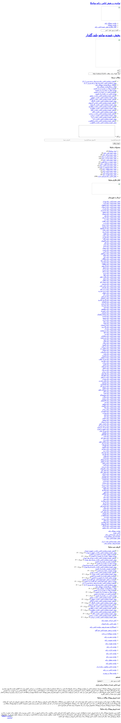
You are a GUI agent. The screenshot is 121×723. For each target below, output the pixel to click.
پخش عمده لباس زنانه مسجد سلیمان (108, 314)
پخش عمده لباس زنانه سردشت (110, 338)
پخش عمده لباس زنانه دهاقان (111, 264)
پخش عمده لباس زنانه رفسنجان (110, 468)
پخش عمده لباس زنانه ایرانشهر (110, 357)
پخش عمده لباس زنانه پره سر (111, 485)
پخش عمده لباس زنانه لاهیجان (110, 477)
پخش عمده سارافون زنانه (108, 164)
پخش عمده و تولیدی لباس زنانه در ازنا (104, 119)
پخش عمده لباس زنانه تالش (111, 488)
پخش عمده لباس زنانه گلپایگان (110, 434)
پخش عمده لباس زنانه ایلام (111, 520)
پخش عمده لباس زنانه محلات (111, 476)
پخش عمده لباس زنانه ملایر (111, 508)
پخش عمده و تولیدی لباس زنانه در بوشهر (103, 97)
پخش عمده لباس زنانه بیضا (111, 321)
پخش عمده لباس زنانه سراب (111, 269)
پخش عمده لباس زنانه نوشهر (111, 404)
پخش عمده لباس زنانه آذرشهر (111, 266)
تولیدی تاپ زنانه (111, 647)
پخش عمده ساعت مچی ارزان (111, 541)
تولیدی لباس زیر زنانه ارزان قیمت (105, 94)
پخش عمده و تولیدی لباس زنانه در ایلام (104, 112)
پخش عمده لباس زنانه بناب (111, 244)
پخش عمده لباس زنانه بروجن (111, 372)
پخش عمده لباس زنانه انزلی (111, 481)
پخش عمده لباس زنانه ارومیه (111, 225)
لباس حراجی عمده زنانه (109, 620)
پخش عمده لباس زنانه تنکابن (111, 397)
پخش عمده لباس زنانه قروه (111, 502)
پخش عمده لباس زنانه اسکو (111, 268)
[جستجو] (119, 30)
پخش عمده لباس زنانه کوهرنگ (110, 375)
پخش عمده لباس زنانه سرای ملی (109, 431)
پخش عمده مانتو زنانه (109, 173)
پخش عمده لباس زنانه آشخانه (111, 302)
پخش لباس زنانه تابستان (108, 624)
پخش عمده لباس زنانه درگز (111, 295)
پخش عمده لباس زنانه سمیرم (111, 262)
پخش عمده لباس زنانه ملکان (111, 280)
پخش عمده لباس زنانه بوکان (111, 343)
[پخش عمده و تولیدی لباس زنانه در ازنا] (103, 117)
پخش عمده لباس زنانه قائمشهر (110, 400)
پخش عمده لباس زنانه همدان (111, 504)
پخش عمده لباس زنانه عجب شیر (110, 286)
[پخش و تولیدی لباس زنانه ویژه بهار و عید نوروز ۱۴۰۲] (99, 81)
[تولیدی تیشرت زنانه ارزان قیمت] (105, 561)
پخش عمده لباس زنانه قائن (111, 456)
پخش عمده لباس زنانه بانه (112, 495)
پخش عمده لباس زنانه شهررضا (110, 260)
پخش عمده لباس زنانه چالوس (111, 406)
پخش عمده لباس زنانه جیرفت (111, 346)
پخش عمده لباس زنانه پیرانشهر (110, 253)
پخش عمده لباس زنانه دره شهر (110, 377)
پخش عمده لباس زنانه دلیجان (111, 474)
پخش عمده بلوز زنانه (110, 153)
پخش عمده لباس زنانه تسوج (111, 318)
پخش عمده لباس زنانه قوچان (111, 445)
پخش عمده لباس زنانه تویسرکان (110, 506)
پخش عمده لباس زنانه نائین (111, 436)
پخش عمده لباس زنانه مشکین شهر (109, 390)
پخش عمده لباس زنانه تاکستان (110, 241)
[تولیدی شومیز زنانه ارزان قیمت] (105, 569)
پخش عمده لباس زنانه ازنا (112, 517)
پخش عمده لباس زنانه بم (112, 334)
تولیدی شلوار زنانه (110, 660)
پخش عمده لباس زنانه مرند (111, 273)
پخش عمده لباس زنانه (109, 171)
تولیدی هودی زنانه (110, 643)
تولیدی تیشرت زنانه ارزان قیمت (106, 563)
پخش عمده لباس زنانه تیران (111, 440)
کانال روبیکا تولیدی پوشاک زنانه (106, 87)
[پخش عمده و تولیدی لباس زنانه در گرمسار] (102, 103)
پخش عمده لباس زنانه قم (112, 216)
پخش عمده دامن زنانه (109, 160)
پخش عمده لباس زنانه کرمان (111, 217)
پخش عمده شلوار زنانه (109, 169)
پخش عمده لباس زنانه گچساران (110, 384)
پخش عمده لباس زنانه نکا (112, 407)
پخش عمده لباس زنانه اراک (111, 239)
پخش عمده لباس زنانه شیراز (111, 208)
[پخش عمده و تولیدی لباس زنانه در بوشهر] (103, 96)
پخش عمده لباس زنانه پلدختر (111, 513)
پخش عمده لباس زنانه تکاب (111, 341)
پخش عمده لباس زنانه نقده (111, 354)
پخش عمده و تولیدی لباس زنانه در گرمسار (103, 104)
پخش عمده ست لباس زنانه (108, 165)
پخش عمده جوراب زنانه (109, 158)
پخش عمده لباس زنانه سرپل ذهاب (109, 359)
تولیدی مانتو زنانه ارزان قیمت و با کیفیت (103, 578)
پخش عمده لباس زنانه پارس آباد (110, 386)
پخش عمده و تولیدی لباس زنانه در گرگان (103, 101)
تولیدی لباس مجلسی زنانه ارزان (106, 667)
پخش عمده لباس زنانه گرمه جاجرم (109, 300)
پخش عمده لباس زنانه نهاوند (111, 510)
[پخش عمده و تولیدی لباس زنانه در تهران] (103, 572)
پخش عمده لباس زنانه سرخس (110, 296)
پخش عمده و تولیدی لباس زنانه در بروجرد (103, 115)
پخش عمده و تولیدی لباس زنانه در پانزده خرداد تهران (100, 567)
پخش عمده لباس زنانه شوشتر (111, 312)
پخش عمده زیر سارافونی (108, 162)
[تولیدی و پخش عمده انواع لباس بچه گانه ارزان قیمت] (99, 579)
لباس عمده (116, 533)
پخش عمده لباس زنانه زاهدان (111, 221)
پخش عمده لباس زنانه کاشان (111, 433)
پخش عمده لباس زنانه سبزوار (111, 443)
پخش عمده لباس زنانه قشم (111, 364)
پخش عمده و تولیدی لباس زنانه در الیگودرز (103, 122)
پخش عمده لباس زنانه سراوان (110, 366)
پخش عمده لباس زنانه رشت (111, 235)
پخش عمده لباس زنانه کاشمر (111, 447)
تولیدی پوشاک (112, 25)
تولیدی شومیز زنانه (110, 640)
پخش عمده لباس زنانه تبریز (111, 223)
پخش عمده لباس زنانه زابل (111, 257)
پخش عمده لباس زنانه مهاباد (111, 350)
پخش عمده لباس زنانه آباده (111, 465)
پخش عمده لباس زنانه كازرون (110, 327)
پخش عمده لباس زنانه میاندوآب (110, 352)
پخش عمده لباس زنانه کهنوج (111, 345)
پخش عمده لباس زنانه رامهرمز (110, 311)
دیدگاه (117, 136)
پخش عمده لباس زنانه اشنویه (111, 355)
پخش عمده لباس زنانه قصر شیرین (109, 381)
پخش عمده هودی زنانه (109, 174)
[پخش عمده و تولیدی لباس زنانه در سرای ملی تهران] (99, 558)
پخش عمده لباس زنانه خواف (111, 293)
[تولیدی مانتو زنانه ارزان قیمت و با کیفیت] (103, 576)
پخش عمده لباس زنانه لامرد (111, 251)
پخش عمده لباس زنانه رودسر (111, 486)
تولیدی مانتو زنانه (111, 663)
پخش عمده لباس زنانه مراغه (111, 271)
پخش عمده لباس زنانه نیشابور (111, 449)
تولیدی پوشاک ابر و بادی (109, 634)
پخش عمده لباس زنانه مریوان (111, 370)
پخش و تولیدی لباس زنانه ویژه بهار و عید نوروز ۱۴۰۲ (100, 83)
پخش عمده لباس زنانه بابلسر (111, 418)
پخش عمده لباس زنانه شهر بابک (110, 472)
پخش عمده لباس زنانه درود (111, 450)
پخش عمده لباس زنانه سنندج (111, 226)
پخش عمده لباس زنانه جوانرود (110, 361)
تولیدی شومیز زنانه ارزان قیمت (106, 570)
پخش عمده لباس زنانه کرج (112, 203)
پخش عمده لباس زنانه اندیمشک (110, 459)
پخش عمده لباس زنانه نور (112, 402)
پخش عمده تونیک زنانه (109, 155)
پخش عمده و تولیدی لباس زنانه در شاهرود (103, 108)
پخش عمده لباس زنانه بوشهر (111, 528)
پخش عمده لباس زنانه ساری (111, 413)
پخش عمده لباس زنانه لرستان (110, 207)
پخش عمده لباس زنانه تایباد (111, 246)
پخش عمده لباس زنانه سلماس (110, 336)
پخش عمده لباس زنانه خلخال (111, 388)
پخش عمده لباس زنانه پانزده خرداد (109, 425)
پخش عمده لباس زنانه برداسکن (110, 298)
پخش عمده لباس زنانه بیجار (111, 497)
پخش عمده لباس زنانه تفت (111, 393)
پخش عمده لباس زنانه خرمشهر (110, 461)
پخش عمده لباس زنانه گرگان (111, 526)
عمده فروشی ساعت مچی (112, 543)
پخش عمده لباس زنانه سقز (111, 499)
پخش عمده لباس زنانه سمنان (111, 214)
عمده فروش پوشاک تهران (112, 536)
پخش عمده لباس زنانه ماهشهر (110, 309)
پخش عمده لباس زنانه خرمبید (111, 467)
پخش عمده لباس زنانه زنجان (111, 230)
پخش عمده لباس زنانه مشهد (111, 212)
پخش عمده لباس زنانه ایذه (112, 307)
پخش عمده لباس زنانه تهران (111, 201)
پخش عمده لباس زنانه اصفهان (110, 205)
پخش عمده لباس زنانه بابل (112, 416)
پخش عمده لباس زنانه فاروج (111, 454)
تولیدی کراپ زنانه (110, 650)
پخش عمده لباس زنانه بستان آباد (110, 282)
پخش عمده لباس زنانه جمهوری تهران (108, 429)
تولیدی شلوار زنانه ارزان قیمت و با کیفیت (103, 556)
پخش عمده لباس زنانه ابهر (112, 492)
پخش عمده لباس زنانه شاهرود (110, 522)
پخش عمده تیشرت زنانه (109, 156)
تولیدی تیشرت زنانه (110, 637)
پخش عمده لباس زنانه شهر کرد (110, 511)
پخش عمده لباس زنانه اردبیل (111, 232)
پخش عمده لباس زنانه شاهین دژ (110, 348)
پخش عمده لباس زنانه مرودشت (110, 330)
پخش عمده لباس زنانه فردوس (110, 303)
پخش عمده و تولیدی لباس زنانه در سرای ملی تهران (100, 560)
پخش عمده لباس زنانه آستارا (111, 479)
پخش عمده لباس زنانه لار (112, 329)
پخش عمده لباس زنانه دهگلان (111, 259)
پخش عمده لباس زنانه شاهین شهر (109, 441)
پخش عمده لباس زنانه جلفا (111, 275)
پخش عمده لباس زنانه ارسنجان (110, 325)
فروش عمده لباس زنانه (112, 534)
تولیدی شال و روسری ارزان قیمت (105, 90)
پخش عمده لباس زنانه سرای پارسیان (108, 427)
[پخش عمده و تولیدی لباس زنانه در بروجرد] (102, 113)
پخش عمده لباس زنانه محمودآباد (110, 395)
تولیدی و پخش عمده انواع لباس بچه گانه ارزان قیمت (100, 581)
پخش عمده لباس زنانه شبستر (111, 284)
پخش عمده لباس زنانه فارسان (110, 373)
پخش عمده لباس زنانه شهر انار (110, 470)
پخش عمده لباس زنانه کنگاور (111, 493)
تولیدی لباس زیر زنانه (109, 670)
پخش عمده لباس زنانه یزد (112, 219)
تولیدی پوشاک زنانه (110, 23)
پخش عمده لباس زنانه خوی (111, 339)
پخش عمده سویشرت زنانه (108, 167)
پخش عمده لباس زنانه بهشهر (111, 420)
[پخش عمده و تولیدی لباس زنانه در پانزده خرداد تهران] (99, 565)
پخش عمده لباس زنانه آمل (112, 415)
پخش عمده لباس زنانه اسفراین (110, 411)
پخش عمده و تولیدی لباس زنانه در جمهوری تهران (101, 552)
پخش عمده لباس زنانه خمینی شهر (109, 424)
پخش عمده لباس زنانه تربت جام (110, 289)
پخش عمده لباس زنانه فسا (112, 323)
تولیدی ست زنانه (111, 657)
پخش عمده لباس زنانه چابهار (111, 368)
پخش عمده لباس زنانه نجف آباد (110, 438)
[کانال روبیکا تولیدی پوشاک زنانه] (105, 85)
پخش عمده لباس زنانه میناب (111, 363)
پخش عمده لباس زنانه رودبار (111, 409)
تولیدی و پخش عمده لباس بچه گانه (105, 630)
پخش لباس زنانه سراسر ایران (107, 176)
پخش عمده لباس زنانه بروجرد (111, 519)
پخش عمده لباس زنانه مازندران (110, 210)
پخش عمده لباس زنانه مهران (111, 379)
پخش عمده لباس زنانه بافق (111, 391)
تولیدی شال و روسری (109, 673)
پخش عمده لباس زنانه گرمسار (110, 524)
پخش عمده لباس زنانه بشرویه (111, 305)
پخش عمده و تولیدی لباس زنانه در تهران (104, 574)
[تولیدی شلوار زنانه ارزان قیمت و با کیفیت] (102, 554)
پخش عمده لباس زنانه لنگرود (111, 490)
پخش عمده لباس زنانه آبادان (111, 458)
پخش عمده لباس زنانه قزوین (111, 237)
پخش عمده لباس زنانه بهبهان (111, 248)
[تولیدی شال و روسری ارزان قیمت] (105, 88)
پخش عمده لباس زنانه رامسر (111, 398)
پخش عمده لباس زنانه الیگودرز (110, 515)
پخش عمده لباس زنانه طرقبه (111, 287)
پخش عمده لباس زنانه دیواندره (110, 501)
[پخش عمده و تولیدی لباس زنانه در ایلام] (103, 110)
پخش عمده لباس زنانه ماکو (111, 255)
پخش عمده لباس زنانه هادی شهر (110, 277)
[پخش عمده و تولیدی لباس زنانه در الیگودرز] (102, 121)
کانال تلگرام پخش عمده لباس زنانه (105, 27)
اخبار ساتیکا (112, 151)
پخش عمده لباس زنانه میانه (111, 278)
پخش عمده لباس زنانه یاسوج (111, 382)
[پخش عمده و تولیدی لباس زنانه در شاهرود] (102, 106)
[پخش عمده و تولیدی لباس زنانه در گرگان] (102, 99)
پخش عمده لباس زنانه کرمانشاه (110, 228)
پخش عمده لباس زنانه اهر (112, 243)
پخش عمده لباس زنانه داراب (111, 320)
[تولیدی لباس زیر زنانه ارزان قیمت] (105, 92)
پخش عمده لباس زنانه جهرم (111, 250)
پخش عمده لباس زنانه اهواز (111, 234)
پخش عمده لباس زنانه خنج (112, 332)
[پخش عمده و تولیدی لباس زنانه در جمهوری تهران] (100, 551)
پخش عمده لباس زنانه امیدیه (111, 316)
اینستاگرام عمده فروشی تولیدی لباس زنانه (103, 627)
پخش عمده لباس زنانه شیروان (110, 452)
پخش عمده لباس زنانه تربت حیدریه (109, 291)
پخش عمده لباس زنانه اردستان (110, 422)
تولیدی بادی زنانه (111, 653)
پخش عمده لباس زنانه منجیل (111, 483)
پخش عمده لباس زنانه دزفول (111, 463)
